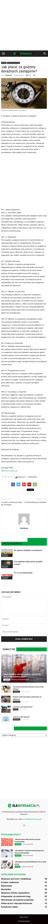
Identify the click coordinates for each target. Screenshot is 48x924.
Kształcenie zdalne (9, 907)
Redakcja (8, 75)
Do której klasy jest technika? (36, 502)
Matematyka (6, 886)
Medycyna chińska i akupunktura (15, 893)
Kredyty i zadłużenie (10, 882)
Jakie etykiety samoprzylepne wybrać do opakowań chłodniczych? (22, 675)
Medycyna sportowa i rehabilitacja (16, 879)
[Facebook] (24, 825)
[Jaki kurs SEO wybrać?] (5, 719)
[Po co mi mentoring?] (7, 575)
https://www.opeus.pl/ (9, 471)
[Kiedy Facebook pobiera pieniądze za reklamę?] (5, 699)
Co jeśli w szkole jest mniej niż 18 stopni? (11, 503)
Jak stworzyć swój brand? (23, 707)
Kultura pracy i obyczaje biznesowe (16, 903)
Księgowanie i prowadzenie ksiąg (15, 896)
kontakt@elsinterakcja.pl (32, 819)
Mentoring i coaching (13, 63)
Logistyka (7, 679)
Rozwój (4, 63)
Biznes (16, 709)
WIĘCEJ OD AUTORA (12, 543)
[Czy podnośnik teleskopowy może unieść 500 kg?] (5, 689)
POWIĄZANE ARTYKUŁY (14, 539)
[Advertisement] (24, 25)
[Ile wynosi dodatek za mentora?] (7, 553)
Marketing (17, 701)
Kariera (17, 866)
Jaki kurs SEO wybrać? (21, 717)
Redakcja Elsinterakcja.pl (20, 679)
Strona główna (6, 59)
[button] (44, 53)
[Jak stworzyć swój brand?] (5, 709)
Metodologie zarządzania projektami (17, 900)
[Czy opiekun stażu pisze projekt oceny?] (7, 564)
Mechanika (6, 889)
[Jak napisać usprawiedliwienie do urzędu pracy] (7, 865)
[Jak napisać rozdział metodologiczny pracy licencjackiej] (7, 853)
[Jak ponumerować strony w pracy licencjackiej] (7, 842)
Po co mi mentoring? (23, 573)
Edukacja (18, 844)
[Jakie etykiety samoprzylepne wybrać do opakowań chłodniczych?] (24, 668)
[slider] (8, 476)
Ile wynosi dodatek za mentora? (28, 550)
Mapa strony (24, 917)
